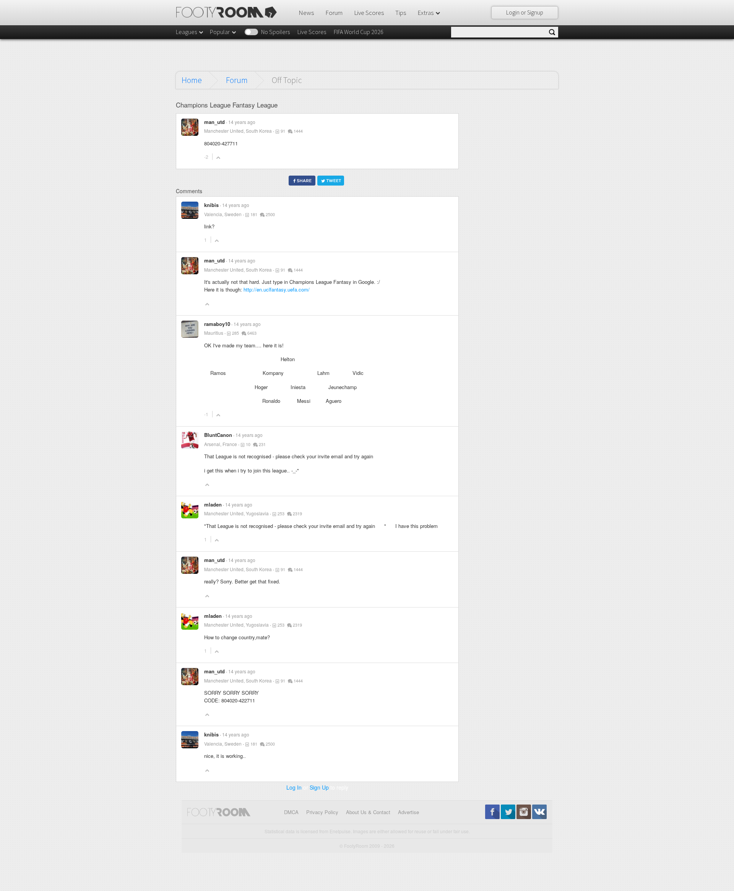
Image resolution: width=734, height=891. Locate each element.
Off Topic (287, 80)
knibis (211, 204)
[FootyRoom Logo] (229, 12)
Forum (334, 12)
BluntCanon (218, 434)
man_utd (214, 121)
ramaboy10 (217, 323)
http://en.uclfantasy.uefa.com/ (277, 289)
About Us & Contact (368, 812)
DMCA (291, 812)
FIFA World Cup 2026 (358, 32)
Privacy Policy (322, 812)
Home (192, 80)
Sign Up (319, 787)
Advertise (408, 812)
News (306, 12)
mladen (213, 504)
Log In (294, 787)
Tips (400, 12)
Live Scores (369, 12)
